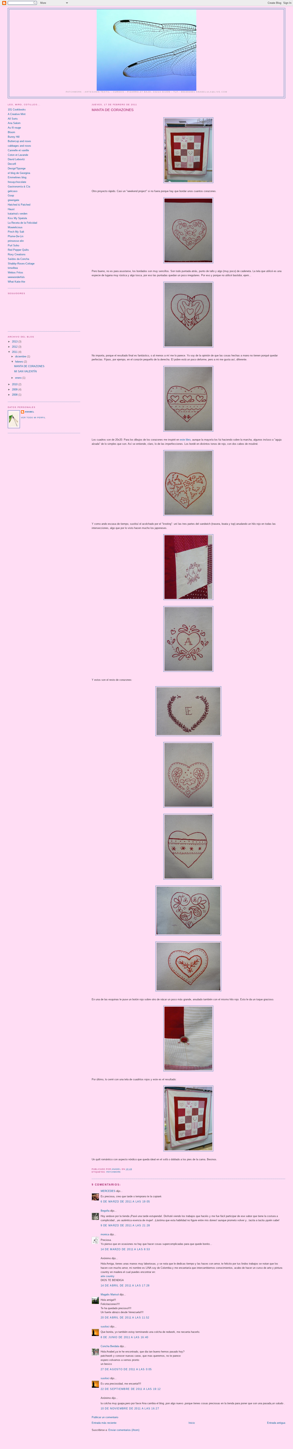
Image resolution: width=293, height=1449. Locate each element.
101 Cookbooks (17, 109)
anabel (29, 412)
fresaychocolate (17, 181)
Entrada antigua (276, 1422)
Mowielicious (15, 227)
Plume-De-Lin (15, 236)
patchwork (113, 1172)
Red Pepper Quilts (18, 249)
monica (105, 1234)
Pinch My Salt (16, 231)
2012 (15, 346)
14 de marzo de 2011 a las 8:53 (125, 1249)
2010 (15, 384)
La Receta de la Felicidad (22, 222)
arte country (107, 1276)
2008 (15, 394)
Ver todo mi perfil (33, 417)
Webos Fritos (15, 272)
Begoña (105, 1210)
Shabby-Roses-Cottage (21, 263)
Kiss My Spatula (17, 218)
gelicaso (12, 191)
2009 (15, 389)
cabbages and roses (19, 145)
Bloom (11, 132)
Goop (11, 195)
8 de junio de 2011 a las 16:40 (124, 1337)
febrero (19, 361)
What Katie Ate (16, 281)
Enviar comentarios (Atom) (123, 1430)
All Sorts (13, 118)
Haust (11, 209)
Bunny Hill (14, 136)
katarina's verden (17, 213)
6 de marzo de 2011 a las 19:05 (125, 1201)
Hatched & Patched (19, 204)
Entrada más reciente (104, 1422)
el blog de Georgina (19, 173)
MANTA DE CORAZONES (29, 366)
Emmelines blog (17, 177)
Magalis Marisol (110, 1294)
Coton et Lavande (18, 154)
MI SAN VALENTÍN (25, 371)
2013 (15, 341)
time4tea (13, 267)
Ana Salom (14, 123)
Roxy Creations (17, 254)
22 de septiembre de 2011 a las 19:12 (131, 1389)
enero (18, 377)
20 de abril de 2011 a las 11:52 (125, 1317)
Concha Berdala (110, 1346)
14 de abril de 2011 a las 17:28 (125, 1285)
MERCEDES (108, 1191)
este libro (185, 439)
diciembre (21, 356)
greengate (13, 200)
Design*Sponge (17, 168)
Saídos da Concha (18, 258)
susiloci (105, 1326)
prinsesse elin (16, 240)
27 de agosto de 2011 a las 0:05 (126, 1369)
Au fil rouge (14, 127)
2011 (15, 351)
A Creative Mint (17, 114)
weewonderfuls (16, 277)
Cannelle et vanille (18, 150)
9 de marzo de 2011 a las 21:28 (125, 1225)
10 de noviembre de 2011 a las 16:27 (130, 1408)
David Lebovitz (16, 159)
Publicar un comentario (105, 1417)
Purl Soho (13, 245)
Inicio (192, 1422)
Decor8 (12, 163)
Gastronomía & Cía (19, 186)
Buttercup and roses (19, 141)
